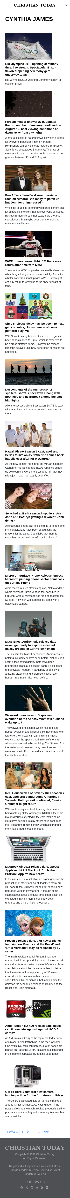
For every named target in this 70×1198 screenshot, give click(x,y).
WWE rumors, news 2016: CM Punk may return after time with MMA (33, 263)
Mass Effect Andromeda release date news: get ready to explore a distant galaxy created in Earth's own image (30, 645)
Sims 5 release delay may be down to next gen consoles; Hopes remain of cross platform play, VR (34, 327)
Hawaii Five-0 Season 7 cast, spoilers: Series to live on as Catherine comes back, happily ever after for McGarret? (34, 455)
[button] (4, 5)
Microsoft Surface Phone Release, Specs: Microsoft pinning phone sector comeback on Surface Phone (34, 579)
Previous (12, 1132)
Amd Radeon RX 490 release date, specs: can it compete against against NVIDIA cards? (34, 1029)
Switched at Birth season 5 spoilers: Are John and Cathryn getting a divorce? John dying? (34, 517)
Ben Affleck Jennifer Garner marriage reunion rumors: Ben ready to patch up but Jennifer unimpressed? (32, 199)
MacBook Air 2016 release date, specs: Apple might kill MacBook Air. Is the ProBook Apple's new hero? (32, 870)
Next (46, 1132)
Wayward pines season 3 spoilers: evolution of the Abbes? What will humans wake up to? (34, 719)
